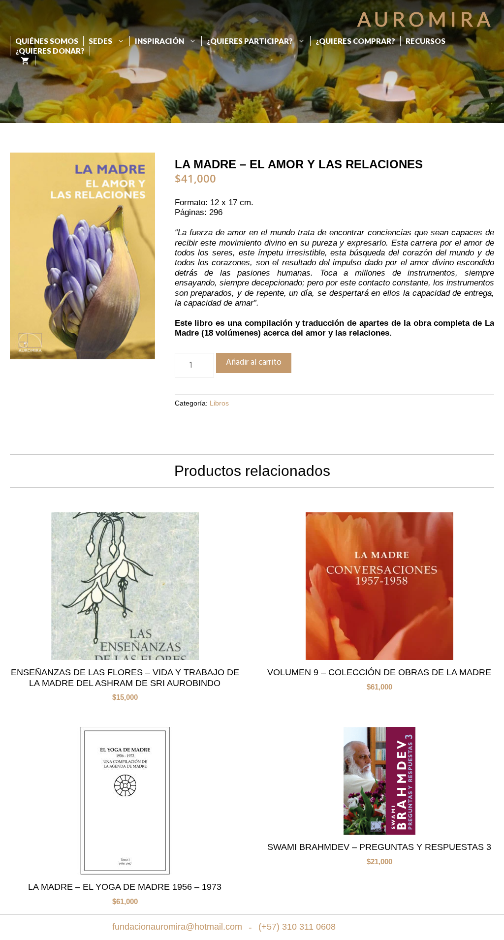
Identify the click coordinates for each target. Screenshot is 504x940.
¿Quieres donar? (50, 50)
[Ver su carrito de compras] (22, 60)
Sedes (100, 40)
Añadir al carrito (254, 362)
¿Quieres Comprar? (355, 40)
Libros (219, 403)
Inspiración (159, 40)
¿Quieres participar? (250, 40)
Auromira (425, 19)
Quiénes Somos (46, 40)
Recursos (425, 40)
